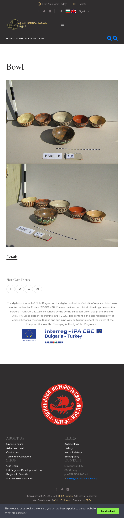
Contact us (12, 452)
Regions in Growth (17, 474)
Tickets (82, 3)
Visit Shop (12, 465)
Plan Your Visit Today (54, 3)
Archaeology (71, 443)
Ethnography (71, 456)
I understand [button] (108, 511)
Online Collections (25, 38)
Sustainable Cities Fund (19, 478)
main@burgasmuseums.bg (82, 478)
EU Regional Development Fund (24, 470)
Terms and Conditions (18, 456)
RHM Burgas (65, 495)
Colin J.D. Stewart (63, 500)
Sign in (82, 11)
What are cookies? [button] (15, 513)
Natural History (73, 452)
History (68, 448)
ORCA (89, 500)
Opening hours (14, 443)
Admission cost (15, 448)
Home (9, 38)
